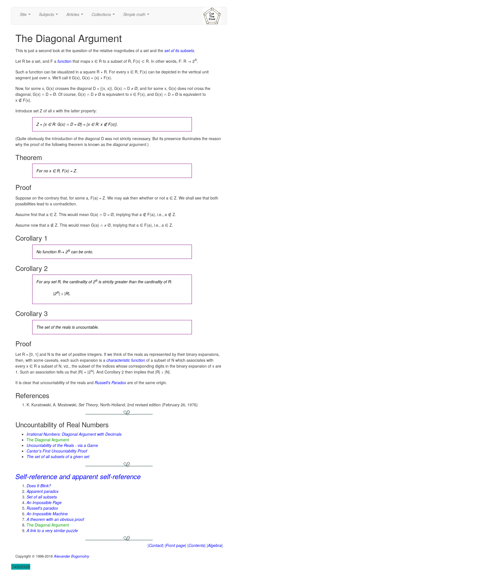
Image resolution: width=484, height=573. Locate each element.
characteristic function (125, 360)
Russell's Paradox (110, 382)
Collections (104, 15)
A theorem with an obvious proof (55, 519)
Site (26, 15)
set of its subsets (179, 50)
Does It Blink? (39, 485)
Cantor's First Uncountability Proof (57, 451)
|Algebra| (215, 545)
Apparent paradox (43, 491)
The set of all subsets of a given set (58, 456)
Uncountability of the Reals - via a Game (62, 445)
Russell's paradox (42, 508)
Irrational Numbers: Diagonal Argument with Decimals (74, 434)
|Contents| (196, 545)
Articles (75, 15)
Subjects (49, 15)
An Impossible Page (44, 502)
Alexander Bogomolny (71, 556)
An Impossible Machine (47, 513)
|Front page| (175, 545)
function (64, 61)
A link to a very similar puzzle (52, 530)
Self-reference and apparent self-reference (78, 476)
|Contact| (156, 545)
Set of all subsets (42, 497)
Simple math (137, 15)
